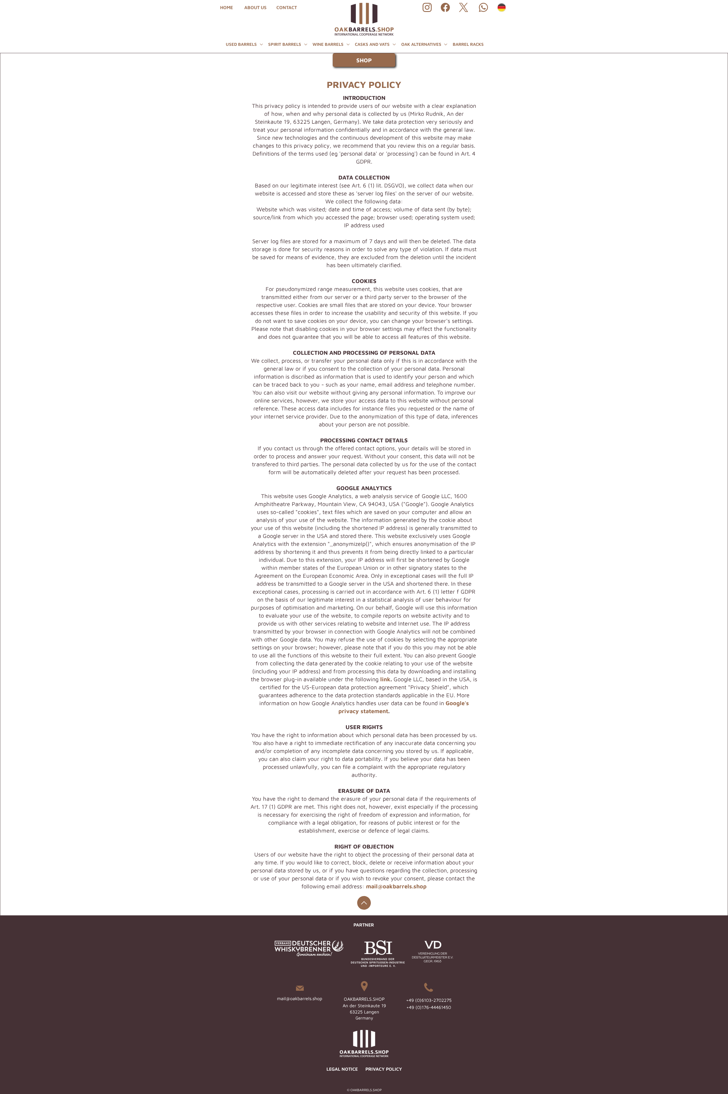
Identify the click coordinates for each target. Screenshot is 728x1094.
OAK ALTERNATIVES (421, 44)
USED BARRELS (242, 44)
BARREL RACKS (468, 44)
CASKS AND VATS (373, 44)
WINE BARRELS (329, 44)
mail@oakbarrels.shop (299, 998)
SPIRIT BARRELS (285, 44)
